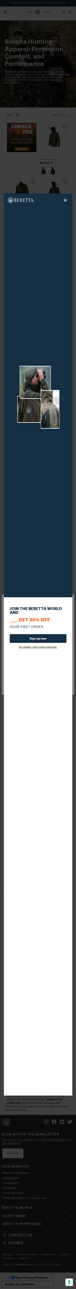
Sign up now (38, 638)
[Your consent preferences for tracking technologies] (69, 1282)
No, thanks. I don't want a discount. (38, 647)
